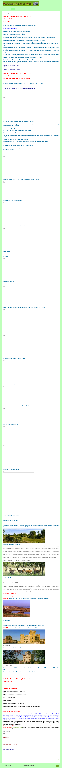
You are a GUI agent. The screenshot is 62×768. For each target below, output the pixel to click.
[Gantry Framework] (7, 765)
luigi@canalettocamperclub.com (39, 688)
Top (57, 765)
